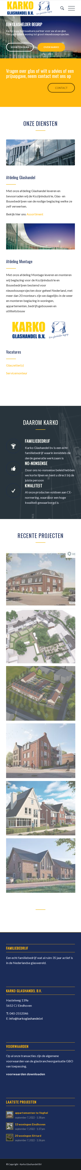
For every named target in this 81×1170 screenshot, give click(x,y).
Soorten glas (20, 47)
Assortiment (35, 214)
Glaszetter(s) (15, 365)
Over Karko (51, 47)
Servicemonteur (16, 373)
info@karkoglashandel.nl (26, 1018)
